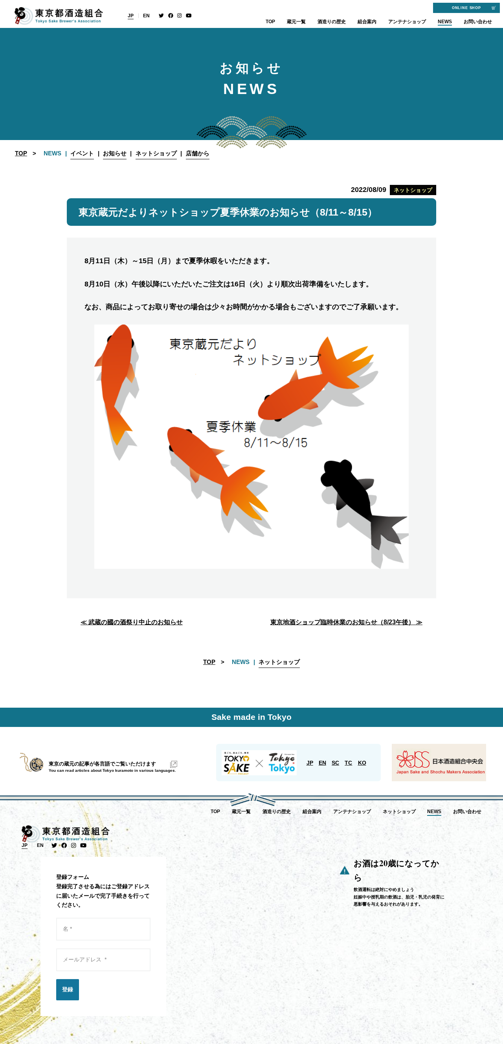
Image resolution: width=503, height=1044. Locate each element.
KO (362, 763)
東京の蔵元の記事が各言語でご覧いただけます (102, 764)
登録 (67, 989)
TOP (270, 21)
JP (131, 15)
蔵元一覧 (296, 21)
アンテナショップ (407, 21)
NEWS (445, 21)
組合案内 (367, 21)
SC (335, 763)
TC (348, 763)
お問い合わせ (478, 21)
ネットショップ (399, 811)
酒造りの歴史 (332, 21)
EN (146, 15)
